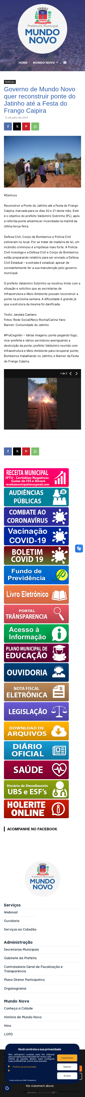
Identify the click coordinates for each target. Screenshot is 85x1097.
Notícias (10, 82)
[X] (17, 126)
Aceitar (67, 1075)
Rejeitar (67, 1066)
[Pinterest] (26, 126)
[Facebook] (8, 126)
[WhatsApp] (35, 126)
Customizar (67, 1057)
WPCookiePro (43, 1092)
